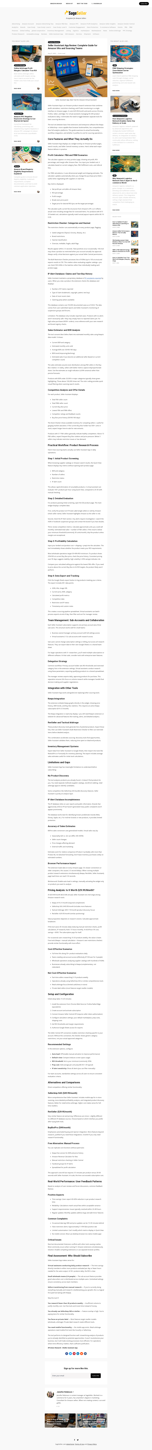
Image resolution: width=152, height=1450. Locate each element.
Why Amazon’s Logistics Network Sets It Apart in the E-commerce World (125, 180)
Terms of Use (79, 1444)
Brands (17, 166)
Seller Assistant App (70, 1348)
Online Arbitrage (20, 65)
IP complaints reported (93, 278)
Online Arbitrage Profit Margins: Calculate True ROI (25, 69)
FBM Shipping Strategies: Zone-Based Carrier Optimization (123, 70)
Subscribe (144, 4)
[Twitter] (77, 1439)
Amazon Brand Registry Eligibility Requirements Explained (23, 171)
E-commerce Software (120, 116)
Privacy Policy (92, 1444)
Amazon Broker (56, 3)
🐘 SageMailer (96, 3)
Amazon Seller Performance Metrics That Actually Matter (121, 232)
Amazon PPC (19, 114)
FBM (114, 65)
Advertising (70, 1444)
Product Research (54, 42)
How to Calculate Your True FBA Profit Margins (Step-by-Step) (121, 259)
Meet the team (82, 3)
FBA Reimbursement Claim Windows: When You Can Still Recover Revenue (121, 242)
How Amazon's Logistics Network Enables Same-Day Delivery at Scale (124, 121)
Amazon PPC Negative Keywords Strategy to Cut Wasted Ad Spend (24, 119)
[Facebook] (74, 1439)
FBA (114, 175)
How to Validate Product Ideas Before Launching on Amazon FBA (121, 223)
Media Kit (69, 3)
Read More (17, 88)
